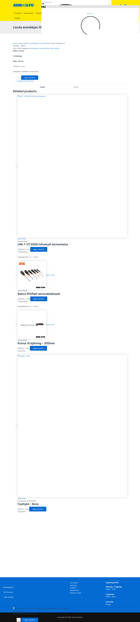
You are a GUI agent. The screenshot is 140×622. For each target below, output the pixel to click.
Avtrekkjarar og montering (39, 43)
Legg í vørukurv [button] (38, 249)
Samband (73, 585)
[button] (42, 7)
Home (15, 43)
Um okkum (74, 583)
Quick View (22, 239)
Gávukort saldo (75, 593)
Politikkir (73, 588)
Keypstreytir (74, 590)
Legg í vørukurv (29, 78)
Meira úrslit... (90, 13)
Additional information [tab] (26, 81)
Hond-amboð (23, 43)
